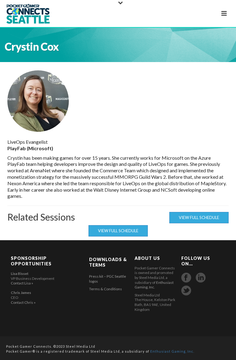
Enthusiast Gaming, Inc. (154, 285)
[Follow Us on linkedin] (201, 278)
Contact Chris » (23, 302)
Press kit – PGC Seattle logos (107, 279)
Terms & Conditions (105, 289)
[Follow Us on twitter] (186, 290)
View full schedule (199, 217)
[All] (209, 101)
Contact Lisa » (22, 283)
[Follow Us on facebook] (186, 278)
